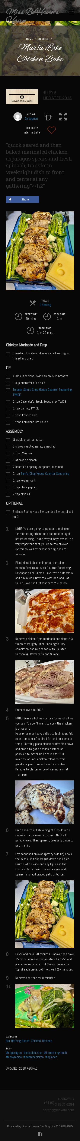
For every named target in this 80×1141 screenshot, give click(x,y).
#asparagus (14, 1052)
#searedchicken (33, 1057)
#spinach (51, 1057)
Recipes (43, 39)
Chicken (36, 1041)
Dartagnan (31, 118)
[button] (63, 115)
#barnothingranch (55, 1052)
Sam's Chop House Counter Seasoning (45, 473)
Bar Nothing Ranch (17, 1041)
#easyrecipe (14, 1057)
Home (29, 39)
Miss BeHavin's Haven (32, 16)
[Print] (48, 115)
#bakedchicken (32, 1052)
